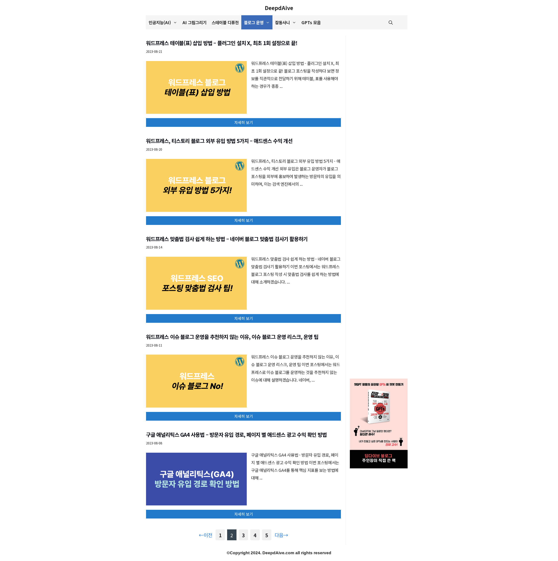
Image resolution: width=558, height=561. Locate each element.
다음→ (281, 534)
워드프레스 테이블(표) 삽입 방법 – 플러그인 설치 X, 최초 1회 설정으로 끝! (221, 43)
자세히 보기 (243, 122)
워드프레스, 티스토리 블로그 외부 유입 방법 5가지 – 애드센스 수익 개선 (219, 140)
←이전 (205, 534)
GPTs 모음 (311, 22)
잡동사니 (282, 22)
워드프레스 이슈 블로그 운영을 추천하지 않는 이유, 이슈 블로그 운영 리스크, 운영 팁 (232, 336)
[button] (390, 22)
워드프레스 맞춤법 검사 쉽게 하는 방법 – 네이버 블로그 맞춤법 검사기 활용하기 (227, 239)
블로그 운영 (254, 22)
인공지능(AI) (160, 22)
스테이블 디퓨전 (225, 22)
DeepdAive (279, 8)
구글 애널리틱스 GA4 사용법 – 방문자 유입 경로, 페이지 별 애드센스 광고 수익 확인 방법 (236, 434)
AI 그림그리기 (194, 22)
